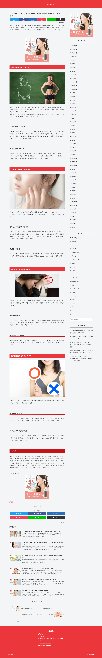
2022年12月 (73, 158)
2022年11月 (73, 162)
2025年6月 (73, 67)
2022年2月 (73, 194)
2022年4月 (73, 187)
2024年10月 (73, 89)
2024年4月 (73, 111)
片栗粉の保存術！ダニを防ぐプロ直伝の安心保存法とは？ (81, 337)
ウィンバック (74, 245)
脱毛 (71, 310)
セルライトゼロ (74, 263)
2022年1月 (73, 198)
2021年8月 (73, 209)
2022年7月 (73, 176)
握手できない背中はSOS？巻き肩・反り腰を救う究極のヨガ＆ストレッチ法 (81, 351)
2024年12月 (73, 82)
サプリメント (74, 256)
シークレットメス (75, 259)
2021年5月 (73, 220)
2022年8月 (73, 173)
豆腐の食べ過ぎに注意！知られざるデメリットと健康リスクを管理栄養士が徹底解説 (81, 344)
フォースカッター (75, 289)
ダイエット (73, 267)
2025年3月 (73, 71)
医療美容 (72, 303)
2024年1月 (73, 122)
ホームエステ (74, 292)
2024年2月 (73, 118)
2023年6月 (73, 136)
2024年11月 (73, 85)
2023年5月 (73, 140)
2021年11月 (73, 205)
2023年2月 (73, 151)
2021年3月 (73, 223)
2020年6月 (73, 227)
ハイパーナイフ (74, 274)
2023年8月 (73, 129)
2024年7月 (73, 100)
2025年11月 (73, 49)
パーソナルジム (74, 281)
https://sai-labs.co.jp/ (45, 643)
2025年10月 (73, 53)
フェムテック (74, 285)
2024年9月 (73, 93)
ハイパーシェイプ (75, 270)
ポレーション (74, 296)
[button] (92, 320)
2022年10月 (73, 165)
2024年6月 (73, 104)
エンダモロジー (74, 252)
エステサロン (74, 249)
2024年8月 (73, 96)
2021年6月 (73, 216)
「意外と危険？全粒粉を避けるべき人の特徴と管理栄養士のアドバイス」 (81, 332)
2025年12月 (73, 45)
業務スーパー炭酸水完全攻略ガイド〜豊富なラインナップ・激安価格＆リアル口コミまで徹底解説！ (81, 358)
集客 (71, 314)
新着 (12, 502)
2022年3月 (73, 191)
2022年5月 (73, 183)
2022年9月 (73, 169)
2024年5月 (73, 107)
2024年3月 (73, 114)
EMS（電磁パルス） (76, 238)
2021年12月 (73, 202)
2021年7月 (73, 212)
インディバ (73, 241)
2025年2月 (73, 75)
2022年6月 (73, 180)
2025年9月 (73, 56)
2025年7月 (73, 64)
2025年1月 (73, 78)
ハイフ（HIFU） (74, 278)
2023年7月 (73, 133)
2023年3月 (73, 147)
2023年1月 (73, 154)
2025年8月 (73, 60)
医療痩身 (72, 299)
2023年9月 (73, 125)
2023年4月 (73, 143)
